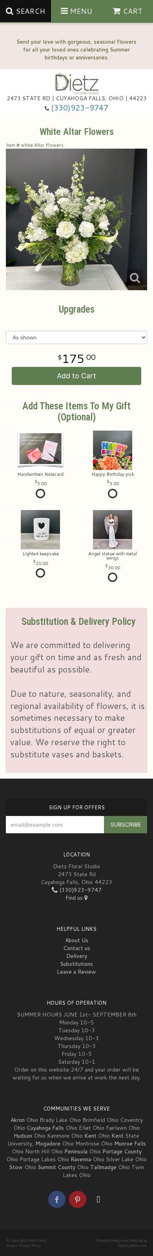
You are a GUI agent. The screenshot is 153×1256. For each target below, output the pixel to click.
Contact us (76, 948)
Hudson (23, 1136)
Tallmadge (103, 1167)
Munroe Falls (130, 1143)
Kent (90, 1136)
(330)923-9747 (79, 107)
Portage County (122, 1151)
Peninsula (75, 1151)
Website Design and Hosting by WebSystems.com (121, 1243)
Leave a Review (76, 972)
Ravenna (81, 1159)
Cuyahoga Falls (45, 1128)
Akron (18, 1120)
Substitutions (76, 964)
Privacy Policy (30, 1245)
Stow (16, 1167)
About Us (76, 940)
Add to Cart (76, 376)
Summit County (56, 1167)
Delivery (76, 956)
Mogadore (47, 1143)
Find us (75, 898)
